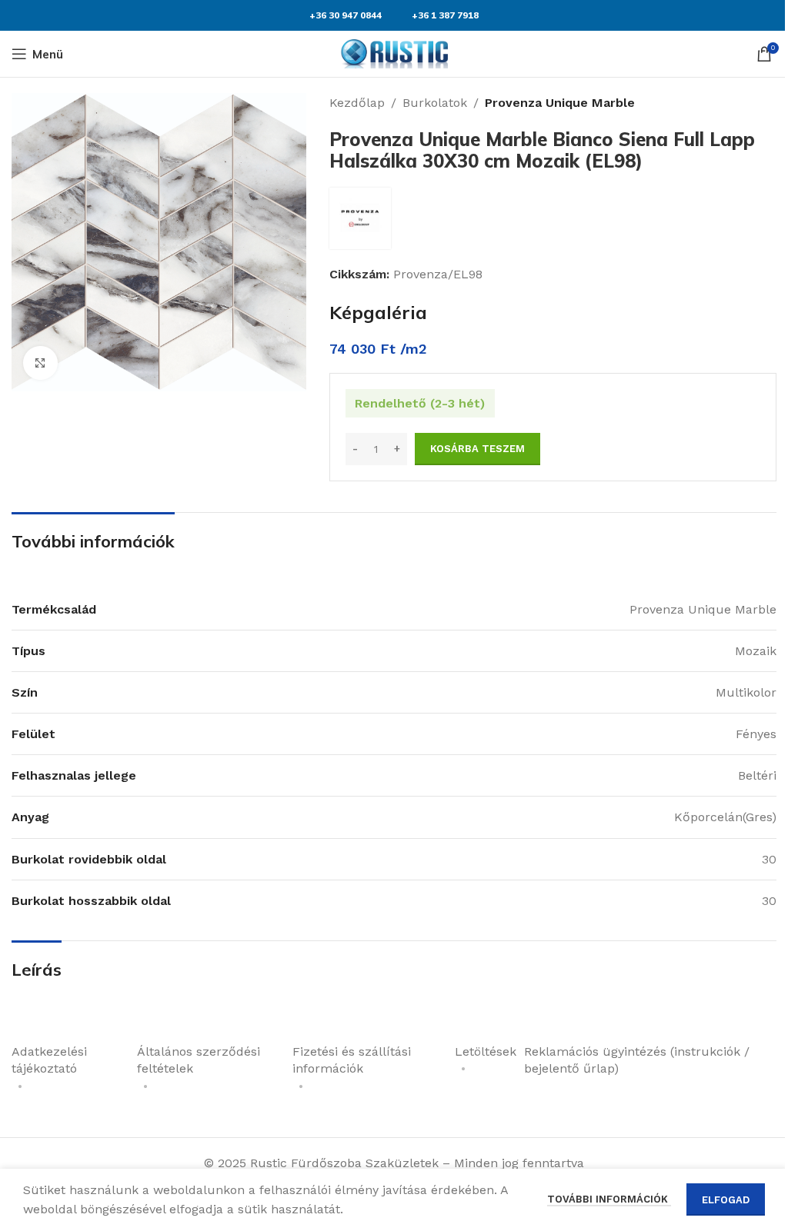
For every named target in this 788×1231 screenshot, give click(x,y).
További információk (609, 1199)
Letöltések (485, 1051)
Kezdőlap (357, 102)
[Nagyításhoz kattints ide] (40, 363)
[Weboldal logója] (394, 52)
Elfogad (726, 1200)
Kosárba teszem (477, 448)
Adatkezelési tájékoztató (49, 1060)
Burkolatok (434, 102)
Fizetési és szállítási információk (351, 1060)
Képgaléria (378, 312)
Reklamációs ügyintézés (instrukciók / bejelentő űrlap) (637, 1060)
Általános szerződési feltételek (198, 1060)
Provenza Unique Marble (560, 102)
